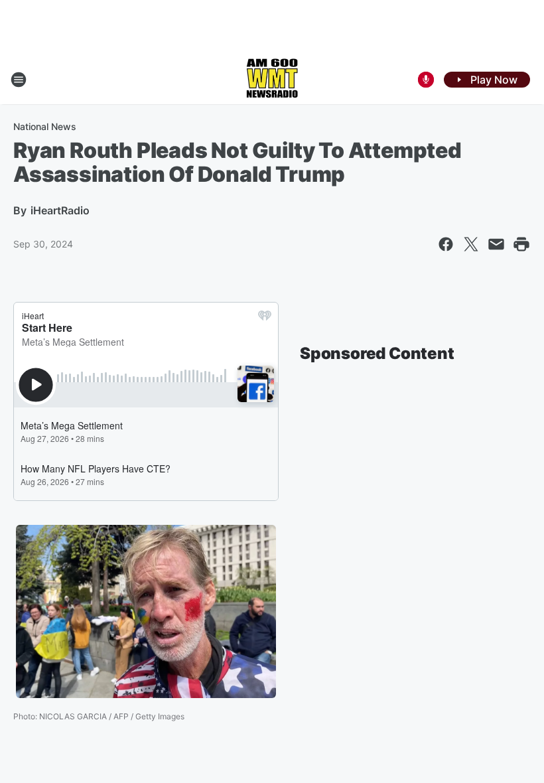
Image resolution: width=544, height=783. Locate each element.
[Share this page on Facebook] (446, 244)
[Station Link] (272, 79)
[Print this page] (521, 244)
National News (44, 126)
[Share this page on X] (471, 244)
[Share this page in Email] (496, 244)
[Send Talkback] (426, 80)
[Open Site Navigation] (19, 80)
